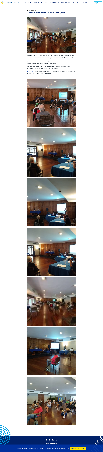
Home (25, 2)
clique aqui (40, 62)
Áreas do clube (38, 2)
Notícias (79, 2)
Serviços (54, 2)
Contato (85, 2)
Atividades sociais (63, 2)
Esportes (46, 2)
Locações (73, 2)
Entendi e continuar (78, 448)
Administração (30, 15)
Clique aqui (30, 71)
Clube (30, 2)
